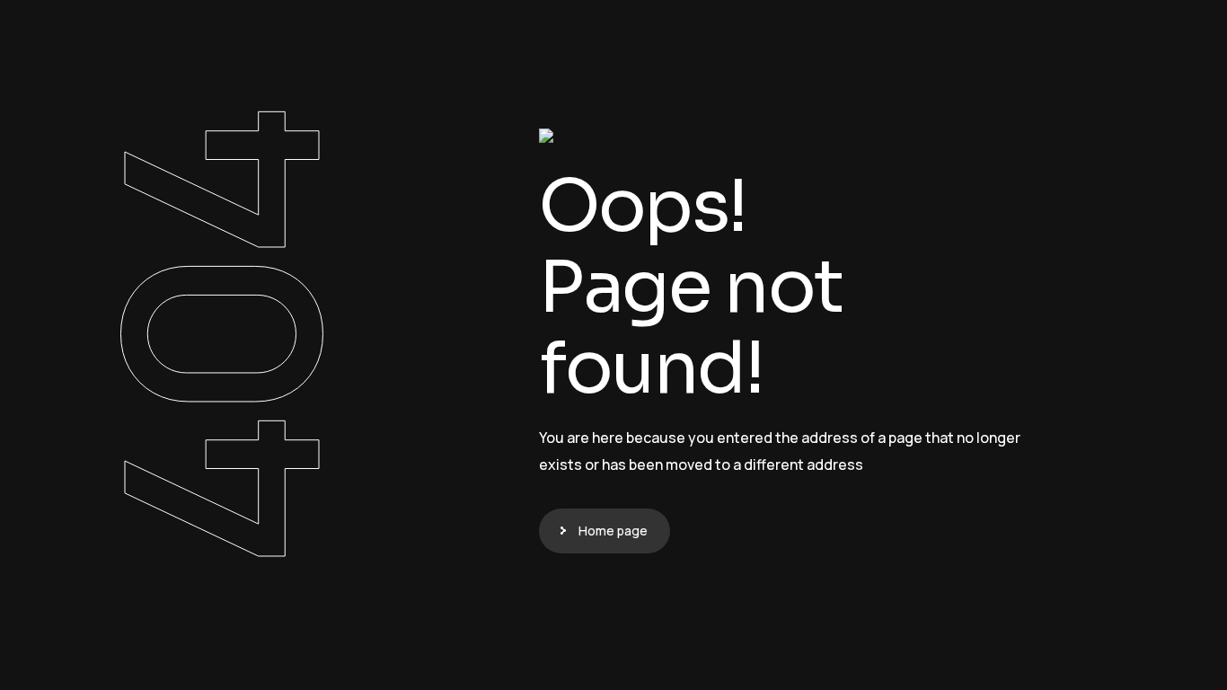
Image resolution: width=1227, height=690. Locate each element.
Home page (613, 530)
